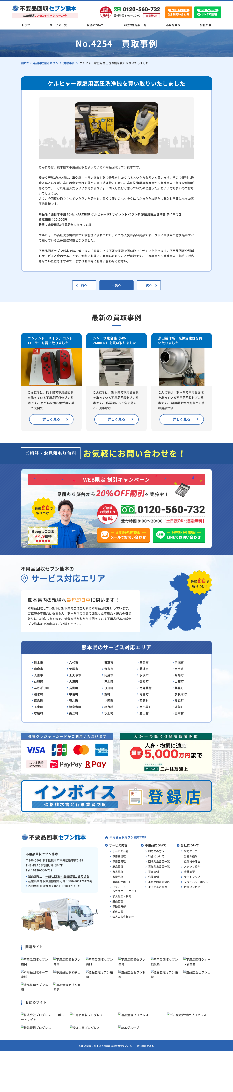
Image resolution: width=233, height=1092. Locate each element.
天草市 (109, 662)
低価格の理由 (192, 861)
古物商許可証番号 (39, 886)
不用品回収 (119, 856)
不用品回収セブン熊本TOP (128, 837)
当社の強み (191, 856)
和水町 (38, 694)
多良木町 (181, 694)
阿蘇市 (109, 675)
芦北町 (109, 681)
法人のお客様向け (123, 916)
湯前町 (179, 707)
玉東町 (38, 707)
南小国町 (146, 707)
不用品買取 (173, 25)
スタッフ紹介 (192, 866)
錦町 (107, 694)
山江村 (73, 713)
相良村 (109, 707)
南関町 (144, 694)
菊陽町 (179, 675)
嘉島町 (38, 700)
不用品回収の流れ (159, 882)
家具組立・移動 (121, 896)
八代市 (73, 662)
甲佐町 (73, 694)
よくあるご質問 (157, 887)
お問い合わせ (192, 887)
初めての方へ (156, 851)
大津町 (73, 681)
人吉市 (38, 675)
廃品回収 (117, 866)
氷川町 (109, 688)
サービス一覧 (58, 25)
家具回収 (117, 871)
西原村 (144, 700)
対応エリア (191, 851)
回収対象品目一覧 (135, 25)
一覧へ (116, 285)
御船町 (144, 681)
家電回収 (117, 876)
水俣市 (144, 675)
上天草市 (75, 675)
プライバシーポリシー (197, 882)
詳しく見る (51, 419)
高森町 (179, 700)
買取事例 (153, 871)
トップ (25, 25)
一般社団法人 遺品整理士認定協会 (67, 876)
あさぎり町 (41, 688)
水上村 (109, 713)
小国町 (109, 700)
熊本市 (38, 662)
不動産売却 (119, 906)
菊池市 (144, 669)
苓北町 (73, 700)
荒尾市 (73, 669)
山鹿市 (38, 669)
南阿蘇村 (146, 688)
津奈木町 (75, 707)
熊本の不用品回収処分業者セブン (111, 1045)
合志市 (109, 669)
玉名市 (144, 662)
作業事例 (153, 876)
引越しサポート (121, 882)
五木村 (179, 713)
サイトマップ (192, 876)
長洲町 (73, 688)
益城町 (38, 681)
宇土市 (179, 669)
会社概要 (205, 25)
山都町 (179, 681)
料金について (95, 25)
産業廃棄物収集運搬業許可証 (46, 881)
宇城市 (179, 662)
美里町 (179, 688)
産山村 (144, 713)
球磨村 (38, 713)
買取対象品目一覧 (159, 866)
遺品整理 (117, 901)
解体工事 (117, 911)
